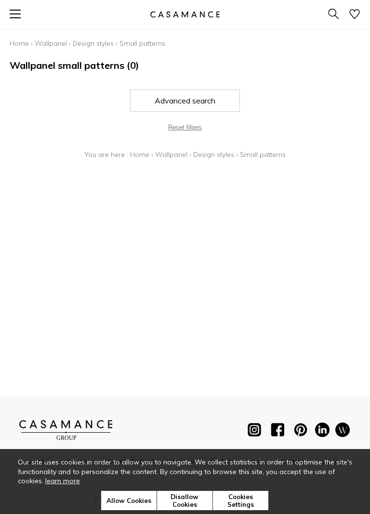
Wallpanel (51, 43)
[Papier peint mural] (342, 432)
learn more (62, 480)
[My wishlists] (354, 14)
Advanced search (185, 100)
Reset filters (185, 127)
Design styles (93, 43)
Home (19, 43)
